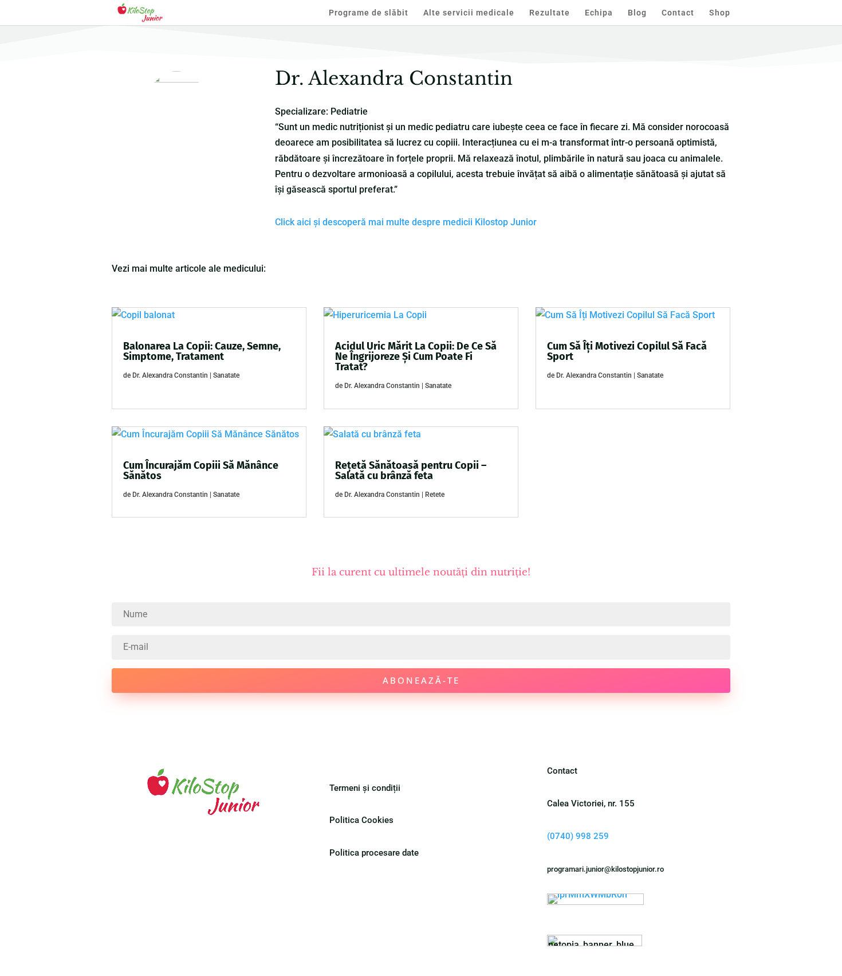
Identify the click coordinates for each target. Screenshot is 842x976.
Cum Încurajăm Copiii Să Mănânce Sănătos (200, 470)
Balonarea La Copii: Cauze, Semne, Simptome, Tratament (202, 351)
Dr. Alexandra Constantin (170, 375)
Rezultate (549, 13)
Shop (719, 13)
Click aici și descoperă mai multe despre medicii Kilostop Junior (406, 222)
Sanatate (226, 375)
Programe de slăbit (368, 13)
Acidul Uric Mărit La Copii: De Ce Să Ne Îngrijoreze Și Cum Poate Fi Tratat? (416, 356)
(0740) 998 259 (578, 836)
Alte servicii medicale (468, 13)
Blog (637, 13)
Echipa (599, 13)
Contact (678, 13)
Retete (434, 495)
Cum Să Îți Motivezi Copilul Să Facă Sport (627, 351)
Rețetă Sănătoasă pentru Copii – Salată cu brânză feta (410, 470)
